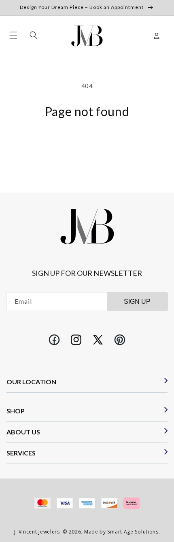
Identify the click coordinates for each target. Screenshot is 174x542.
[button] (13, 35)
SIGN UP (137, 301)
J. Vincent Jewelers (37, 531)
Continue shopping (87, 139)
